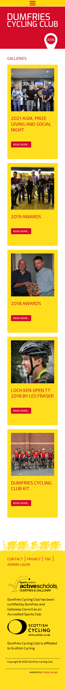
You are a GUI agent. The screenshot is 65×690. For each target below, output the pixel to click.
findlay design (50, 672)
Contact (15, 559)
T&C (47, 559)
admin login (18, 564)
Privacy (34, 559)
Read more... (21, 144)
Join (50, 39)
